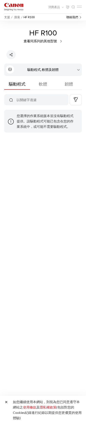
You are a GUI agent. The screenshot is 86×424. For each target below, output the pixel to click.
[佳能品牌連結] (13, 7)
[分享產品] (11, 54)
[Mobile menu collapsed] (79, 6)
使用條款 (29, 407)
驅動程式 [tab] (17, 83)
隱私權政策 (48, 407)
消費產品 (54, 7)
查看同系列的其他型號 (41, 41)
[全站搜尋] (73, 7)
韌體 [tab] (69, 83)
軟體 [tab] (43, 83)
